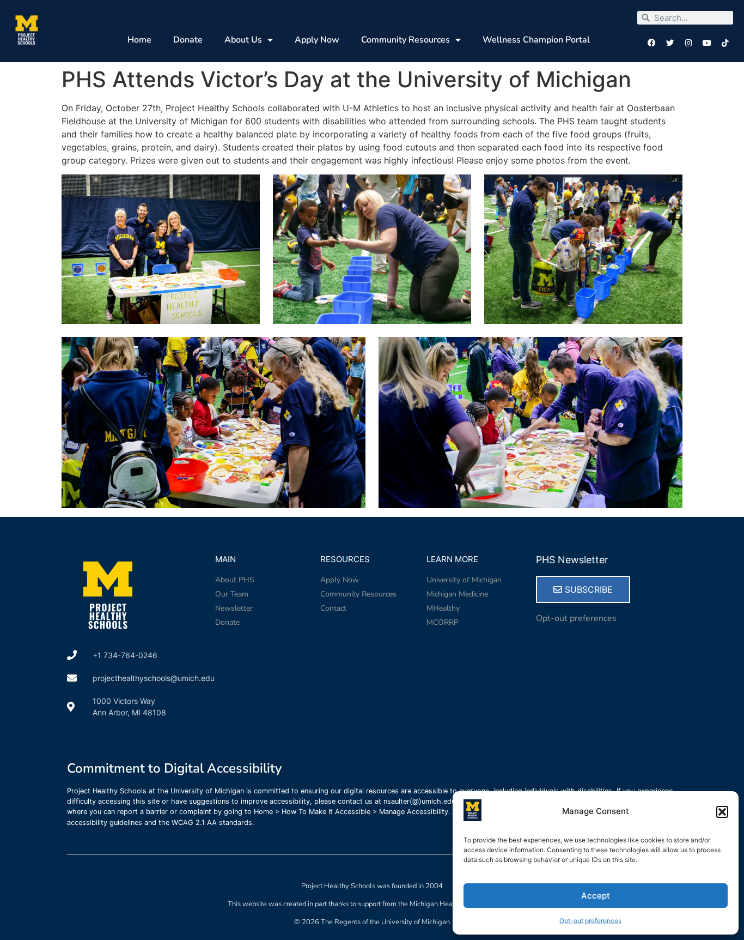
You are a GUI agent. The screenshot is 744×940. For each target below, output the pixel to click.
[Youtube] (707, 43)
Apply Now (317, 40)
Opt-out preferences (590, 921)
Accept (595, 895)
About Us (243, 40)
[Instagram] (689, 43)
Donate (188, 40)
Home (139, 40)
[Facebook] (652, 43)
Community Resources (405, 40)
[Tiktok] (725, 43)
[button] (722, 811)
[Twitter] (670, 43)
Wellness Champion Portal (536, 40)
